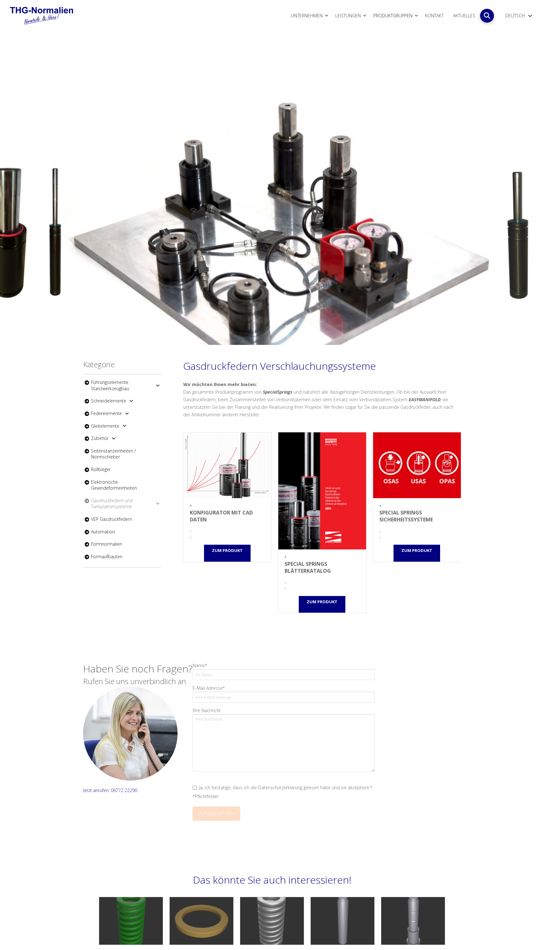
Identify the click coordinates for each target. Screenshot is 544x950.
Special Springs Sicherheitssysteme (417, 465)
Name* (200, 665)
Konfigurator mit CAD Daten (227, 465)
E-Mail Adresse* (209, 688)
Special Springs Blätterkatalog (322, 490)
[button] (487, 16)
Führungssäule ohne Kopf (342, 921)
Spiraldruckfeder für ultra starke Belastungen (272, 921)
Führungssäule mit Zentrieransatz (413, 921)
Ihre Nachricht (207, 710)
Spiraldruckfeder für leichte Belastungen (131, 921)
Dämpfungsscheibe (201, 921)
